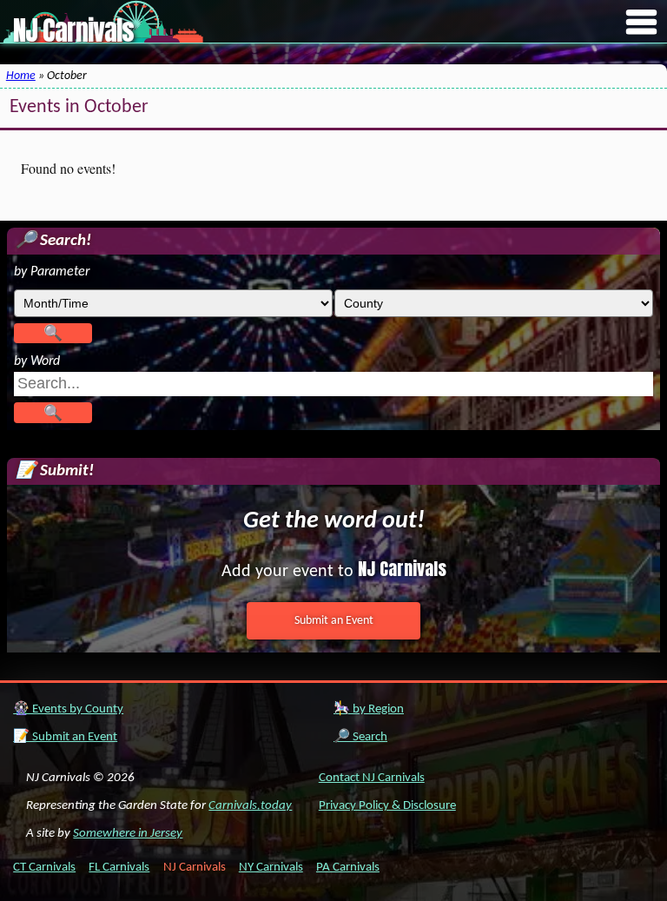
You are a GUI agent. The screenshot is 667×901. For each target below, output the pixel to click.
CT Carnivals (44, 867)
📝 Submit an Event (65, 737)
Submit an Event (333, 620)
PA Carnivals (348, 867)
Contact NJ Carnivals (372, 778)
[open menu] (641, 23)
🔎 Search (360, 737)
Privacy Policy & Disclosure (387, 805)
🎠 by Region (369, 709)
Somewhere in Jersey (127, 833)
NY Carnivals (271, 867)
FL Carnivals (119, 867)
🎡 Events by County (68, 709)
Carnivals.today (250, 805)
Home (21, 76)
